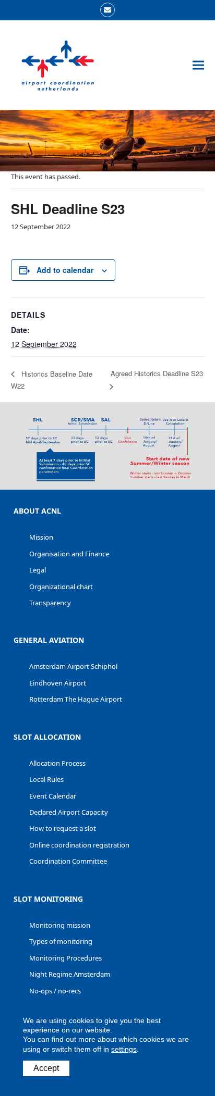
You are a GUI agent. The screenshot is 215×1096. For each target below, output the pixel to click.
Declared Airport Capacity (68, 812)
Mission (41, 537)
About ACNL (37, 511)
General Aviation (49, 640)
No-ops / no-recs (55, 990)
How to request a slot (62, 828)
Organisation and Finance (69, 553)
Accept (46, 1068)
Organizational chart (61, 586)
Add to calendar (65, 270)
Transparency (50, 602)
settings (124, 1049)
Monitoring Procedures (65, 958)
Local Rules (46, 779)
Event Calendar (52, 796)
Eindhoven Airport (57, 683)
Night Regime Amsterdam (69, 974)
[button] (198, 65)
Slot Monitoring (48, 899)
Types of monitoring (60, 941)
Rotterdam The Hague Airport (75, 699)
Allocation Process (57, 763)
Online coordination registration (79, 845)
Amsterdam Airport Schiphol (73, 666)
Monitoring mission (59, 925)
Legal (37, 570)
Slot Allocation (47, 737)
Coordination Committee (68, 861)
